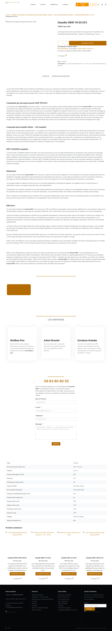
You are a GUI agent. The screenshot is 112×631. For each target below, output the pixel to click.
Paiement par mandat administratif (42, 599)
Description (45, 76)
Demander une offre (88, 43)
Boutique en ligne (83, 4)
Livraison (34, 605)
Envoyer (89, 609)
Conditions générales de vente (67, 610)
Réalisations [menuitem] (54, 4)
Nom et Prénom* (41, 399)
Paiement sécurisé (37, 595)
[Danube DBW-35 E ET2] (43, 543)
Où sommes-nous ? (64, 599)
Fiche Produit (15, 292)
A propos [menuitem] (65, 4)
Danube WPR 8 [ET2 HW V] (17, 558)
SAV (95, 4)
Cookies (60, 605)
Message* (39, 424)
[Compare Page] (66, 56)
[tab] (46, 76)
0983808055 (64, 48)
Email (86, 603)
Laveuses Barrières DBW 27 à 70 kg (77, 63)
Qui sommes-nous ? (64, 597)
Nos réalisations (63, 601)
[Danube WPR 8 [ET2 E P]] (94, 543)
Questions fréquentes (64, 595)
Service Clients (36, 610)
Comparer (62, 56)
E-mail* (38, 407)
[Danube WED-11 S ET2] (69, 543)
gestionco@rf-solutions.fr (86, 48)
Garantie (34, 603)
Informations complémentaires (61, 76)
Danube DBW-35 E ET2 (43, 558)
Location (34, 601)
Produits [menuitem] (33, 4)
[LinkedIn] (9, 628)
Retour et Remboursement (40, 608)
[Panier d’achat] (105, 4)
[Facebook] (6, 628)
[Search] (98, 4)
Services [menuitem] (43, 4)
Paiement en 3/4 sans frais (40, 597)
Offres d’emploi (62, 603)
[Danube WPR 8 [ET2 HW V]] (17, 543)
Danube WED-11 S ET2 (69, 558)
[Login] (102, 4)
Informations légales (64, 608)
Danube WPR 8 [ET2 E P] (94, 558)
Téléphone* (39, 415)
